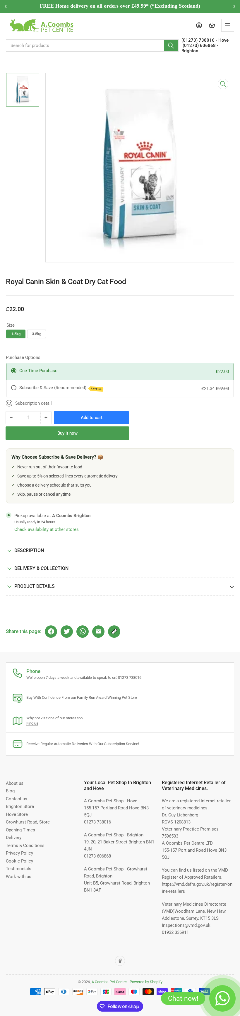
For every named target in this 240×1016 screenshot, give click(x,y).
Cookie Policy (19, 861)
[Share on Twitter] (67, 631)
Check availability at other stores (46, 529)
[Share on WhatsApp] (82, 631)
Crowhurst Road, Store (28, 822)
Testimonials (18, 868)
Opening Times (20, 830)
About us (14, 783)
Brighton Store (20, 806)
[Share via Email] (98, 631)
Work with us (18, 876)
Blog (10, 791)
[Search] (170, 45)
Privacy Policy (19, 853)
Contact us (16, 798)
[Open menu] (227, 25)
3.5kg (36, 334)
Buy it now (67, 433)
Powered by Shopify (146, 982)
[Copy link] (114, 631)
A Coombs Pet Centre (109, 982)
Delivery (13, 837)
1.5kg (15, 334)
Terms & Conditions (25, 845)
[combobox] (92, 45)
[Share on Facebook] (51, 631)
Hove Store (17, 814)
